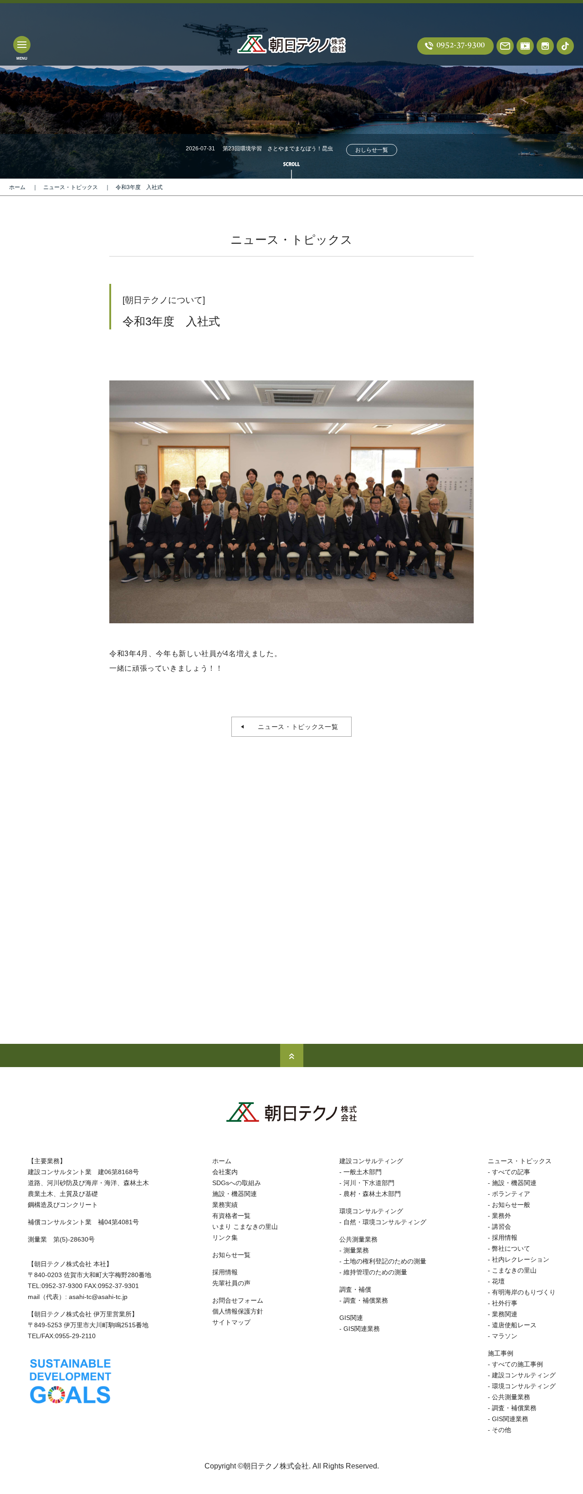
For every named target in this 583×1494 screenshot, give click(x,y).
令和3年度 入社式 (139, 187)
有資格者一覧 (231, 1215)
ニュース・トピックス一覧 (294, 726)
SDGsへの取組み (236, 1182)
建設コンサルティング (371, 1161)
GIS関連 (351, 1317)
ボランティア (511, 1193)
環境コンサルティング (371, 1211)
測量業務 (356, 1250)
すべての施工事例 (517, 1364)
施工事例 (500, 1353)
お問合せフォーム (237, 1300)
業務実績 (225, 1204)
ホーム (17, 187)
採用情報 (225, 1272)
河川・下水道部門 (368, 1182)
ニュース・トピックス (70, 187)
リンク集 (225, 1237)
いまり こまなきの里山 (245, 1226)
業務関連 (504, 1314)
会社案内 (225, 1172)
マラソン (504, 1336)
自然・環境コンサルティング (384, 1222)
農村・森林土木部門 (372, 1193)
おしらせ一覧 (371, 150)
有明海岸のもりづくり (524, 1292)
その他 (501, 1429)
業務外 (501, 1215)
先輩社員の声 (231, 1283)
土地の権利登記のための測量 (384, 1261)
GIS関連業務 (361, 1328)
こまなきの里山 (514, 1270)
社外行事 (504, 1303)
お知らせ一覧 (231, 1254)
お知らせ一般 (511, 1204)
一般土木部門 (362, 1172)
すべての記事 (511, 1172)
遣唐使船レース (514, 1325)
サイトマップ (231, 1322)
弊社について (511, 1248)
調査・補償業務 (365, 1300)
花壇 (498, 1281)
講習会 (501, 1226)
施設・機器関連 (234, 1193)
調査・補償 (355, 1289)
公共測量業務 (358, 1239)
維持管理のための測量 (375, 1272)
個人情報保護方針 (237, 1311)
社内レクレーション (520, 1259)
